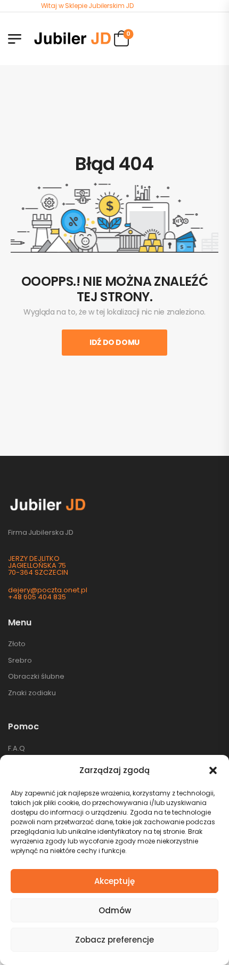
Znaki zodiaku (32, 693)
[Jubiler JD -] (72, 38)
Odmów (115, 910)
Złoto (17, 644)
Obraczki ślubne (36, 676)
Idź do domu (114, 342)
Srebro (20, 660)
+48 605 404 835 (37, 597)
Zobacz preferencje (114, 939)
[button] (213, 770)
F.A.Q (16, 748)
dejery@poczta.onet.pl (47, 590)
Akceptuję (114, 881)
